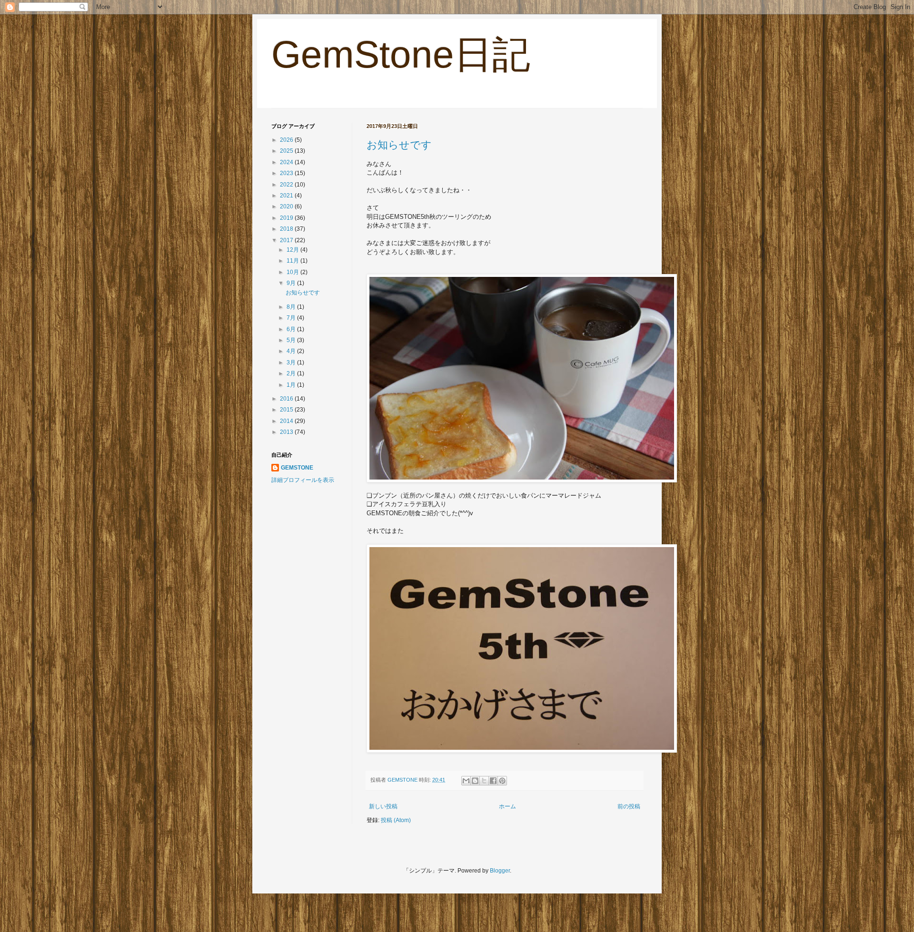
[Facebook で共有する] (493, 780)
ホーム (507, 806)
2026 (287, 140)
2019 (287, 218)
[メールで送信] (466, 780)
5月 (292, 340)
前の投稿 (628, 806)
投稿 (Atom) (396, 820)
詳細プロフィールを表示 (302, 480)
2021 (287, 195)
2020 (287, 206)
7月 (292, 317)
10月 (293, 272)
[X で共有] (484, 780)
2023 (287, 173)
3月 (292, 362)
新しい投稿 (383, 806)
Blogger (500, 870)
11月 (293, 260)
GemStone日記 (400, 54)
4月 (292, 351)
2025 (287, 150)
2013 (287, 432)
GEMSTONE (297, 467)
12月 (293, 249)
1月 (292, 385)
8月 (292, 307)
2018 (287, 229)
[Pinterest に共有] (502, 780)
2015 (287, 409)
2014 (287, 421)
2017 (287, 240)
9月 (292, 283)
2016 (287, 398)
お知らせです (399, 145)
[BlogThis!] (475, 780)
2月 (292, 373)
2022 (287, 184)
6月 (292, 329)
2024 (287, 162)
